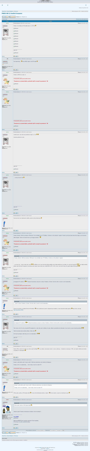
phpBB (40, 447)
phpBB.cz (47, 448)
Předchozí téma (78, 19)
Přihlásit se (5, 5)
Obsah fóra (4, 11)
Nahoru (3, 56)
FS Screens (16, 11)
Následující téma (85, 19)
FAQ (87, 5)
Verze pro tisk (4, 19)
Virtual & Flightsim (10, 11)
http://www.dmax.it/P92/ (18, 310)
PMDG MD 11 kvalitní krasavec (12, 13)
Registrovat (10, 5)
